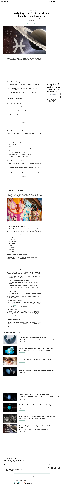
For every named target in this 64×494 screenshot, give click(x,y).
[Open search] (58, 1)
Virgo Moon (33, 312)
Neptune (14, 305)
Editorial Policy (32, 476)
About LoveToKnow (18, 476)
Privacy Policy (40, 487)
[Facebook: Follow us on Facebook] (49, 468)
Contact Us (43, 476)
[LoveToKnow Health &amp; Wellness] (18, 483)
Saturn (8, 56)
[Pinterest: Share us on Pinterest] (32, 24)
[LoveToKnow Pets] (28, 483)
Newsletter (25, 476)
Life (28, 10)
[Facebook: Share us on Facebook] (27, 24)
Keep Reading (22, 341)
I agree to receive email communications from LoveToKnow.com (52, 100)
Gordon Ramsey (12, 241)
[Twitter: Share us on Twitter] (30, 24)
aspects (12, 285)
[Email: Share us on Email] (34, 24)
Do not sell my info (34, 487)
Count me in (25, 466)
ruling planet (32, 282)
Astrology (31, 10)
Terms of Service (46, 487)
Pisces (35, 10)
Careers (37, 476)
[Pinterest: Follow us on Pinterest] (55, 468)
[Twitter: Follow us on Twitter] (52, 468)
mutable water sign (26, 58)
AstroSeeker (34, 273)
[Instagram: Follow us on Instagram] (59, 468)
